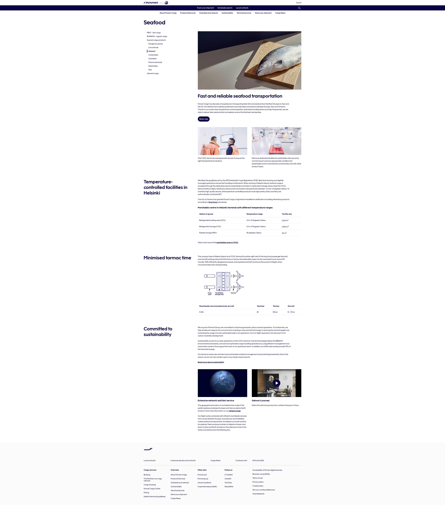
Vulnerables (153, 55)
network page (235, 411)
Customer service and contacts (183, 460)
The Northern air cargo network (153, 480)
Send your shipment (263, 13)
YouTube (228, 483)
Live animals (153, 47)
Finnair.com (202, 475)
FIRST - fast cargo (154, 33)
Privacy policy (258, 482)
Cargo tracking (150, 485)
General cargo (153, 73)
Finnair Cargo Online (152, 489)
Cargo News (280, 13)
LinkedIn (228, 479)
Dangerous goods (155, 44)
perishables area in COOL (227, 242)
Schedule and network (208, 13)
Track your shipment (204, 8)
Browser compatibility (261, 474)
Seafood (151, 51)
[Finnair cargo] (153, 2)
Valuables (152, 59)
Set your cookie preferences (264, 490)
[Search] (299, 7)
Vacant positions (204, 483)
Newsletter (229, 487)
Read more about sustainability (211, 362)
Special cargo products (156, 40)
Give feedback (258, 494)
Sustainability (227, 13)
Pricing (146, 493)
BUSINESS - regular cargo (157, 36)
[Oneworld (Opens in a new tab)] (166, 2)
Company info (241, 460)
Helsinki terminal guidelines (154, 496)
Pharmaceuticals (155, 62)
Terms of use (258, 478)
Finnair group (203, 479)
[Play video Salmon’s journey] (276, 383)
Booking (147, 475)
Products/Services (188, 13)
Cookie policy (258, 486)
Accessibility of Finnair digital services (267, 470)
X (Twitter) (229, 475)
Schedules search (224, 8)
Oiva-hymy (213, 202)
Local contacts (242, 8)
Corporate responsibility (207, 487)
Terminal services (244, 13)
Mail (150, 70)
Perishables (153, 66)
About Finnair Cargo (168, 13)
